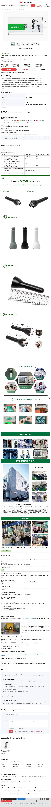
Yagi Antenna (28, 764)
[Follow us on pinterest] (48, 799)
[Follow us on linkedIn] (36, 800)
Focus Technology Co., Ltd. (16, 803)
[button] (2, 2)
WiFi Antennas (23, 654)
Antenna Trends (22, 793)
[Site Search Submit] (33, 5)
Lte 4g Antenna (5, 793)
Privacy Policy (44, 803)
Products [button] (12, 5)
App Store (4, 799)
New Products (16, 766)
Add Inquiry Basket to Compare (25, 48)
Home (2, 9)
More (2, 796)
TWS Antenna (28, 766)
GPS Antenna (3, 768)
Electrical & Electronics (9, 9)
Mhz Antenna (27, 790)
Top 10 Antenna (14, 793)
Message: (6, 721)
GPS (16, 9)
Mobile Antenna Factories (7, 790)
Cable (34, 654)
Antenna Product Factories (37, 787)
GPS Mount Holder (26, 781)
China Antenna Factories (7, 787)
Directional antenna (17, 768)
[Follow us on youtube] (46, 799)
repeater (2, 764)
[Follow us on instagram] (44, 799)
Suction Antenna (41, 766)
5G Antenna (40, 768)
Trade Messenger (21, 799)
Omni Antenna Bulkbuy (32, 793)
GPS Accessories (21, 9)
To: (7, 717)
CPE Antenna (40, 764)
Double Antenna (44, 790)
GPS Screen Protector (6, 781)
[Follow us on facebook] (40, 799)
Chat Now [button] (43, 69)
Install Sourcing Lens (7, 800)
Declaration (38, 803)
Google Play (12, 799)
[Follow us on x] (42, 799)
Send (11, 731)
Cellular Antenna (36, 790)
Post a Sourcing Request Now (35, 731)
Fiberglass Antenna (39, 654)
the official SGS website (31, 618)
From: (7, 714)
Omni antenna (28, 768)
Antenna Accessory (18, 790)
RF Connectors (29, 654)
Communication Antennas (13, 654)
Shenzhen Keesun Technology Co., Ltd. (11, 59)
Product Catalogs (18, 761)
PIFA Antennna (4, 766)
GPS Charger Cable (17, 781)
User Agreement (32, 803)
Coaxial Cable (16, 764)
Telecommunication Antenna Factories (21, 787)
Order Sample (21, 72)
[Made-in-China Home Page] (25, 2)
